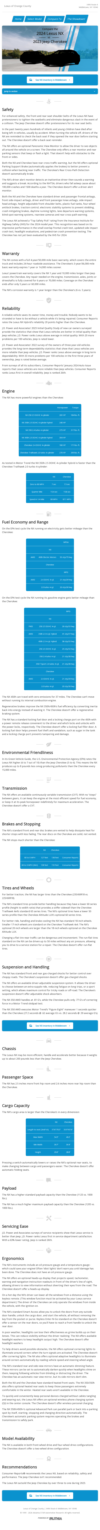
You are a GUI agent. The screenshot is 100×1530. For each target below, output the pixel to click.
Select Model (34, 18)
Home (18, 18)
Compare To (54, 18)
